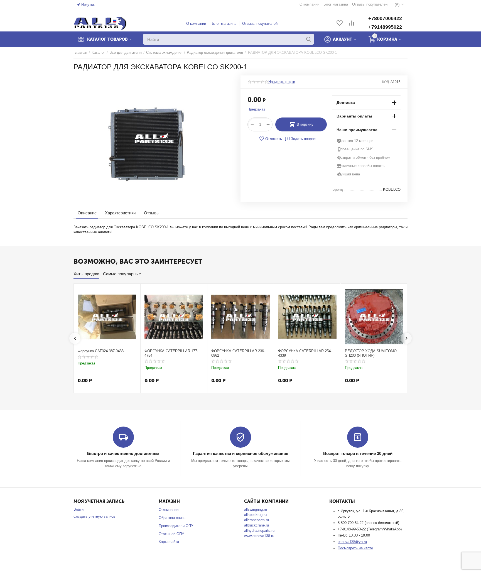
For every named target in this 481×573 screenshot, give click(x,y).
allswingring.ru (255, 509)
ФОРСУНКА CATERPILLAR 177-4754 (171, 353)
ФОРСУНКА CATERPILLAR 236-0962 (238, 353)
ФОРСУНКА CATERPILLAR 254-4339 (305, 353)
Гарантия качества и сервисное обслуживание (240, 453)
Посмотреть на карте (355, 548)
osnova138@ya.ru (352, 542)
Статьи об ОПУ (171, 534)
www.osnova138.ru (259, 536)
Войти (78, 509)
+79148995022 (385, 27)
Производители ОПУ (176, 526)
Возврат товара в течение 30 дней (357, 453)
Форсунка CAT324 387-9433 (101, 351)
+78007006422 (385, 18)
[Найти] (308, 39)
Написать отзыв (281, 82)
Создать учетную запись (94, 516)
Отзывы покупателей (260, 23)
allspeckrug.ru (255, 515)
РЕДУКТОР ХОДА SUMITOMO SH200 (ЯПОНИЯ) (371, 353)
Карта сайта (169, 542)
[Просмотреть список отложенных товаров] (339, 23)
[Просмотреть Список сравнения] (351, 23)
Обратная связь (172, 518)
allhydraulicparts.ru (259, 530)
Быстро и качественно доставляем (123, 453)
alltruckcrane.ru (256, 525)
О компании (196, 23)
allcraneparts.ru (256, 520)
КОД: (386, 82)
